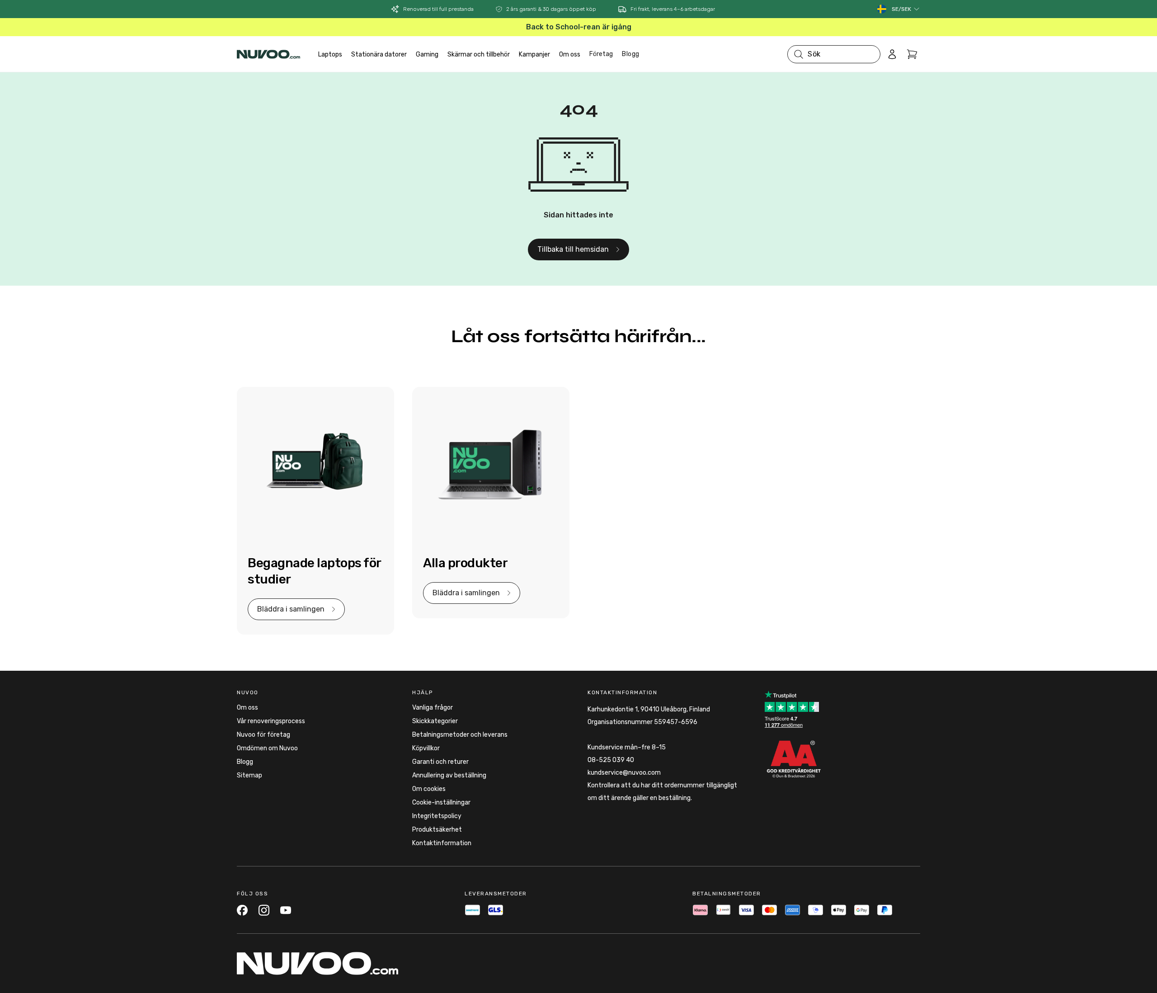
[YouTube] (285, 910)
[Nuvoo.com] (268, 54)
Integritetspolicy (436, 816)
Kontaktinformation (441, 843)
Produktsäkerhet (437, 829)
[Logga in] (892, 54)
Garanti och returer (440, 762)
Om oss (247, 707)
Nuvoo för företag (263, 735)
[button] (906, 9)
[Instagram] (264, 910)
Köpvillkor (426, 748)
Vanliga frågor (432, 707)
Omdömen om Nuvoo (267, 748)
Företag (601, 54)
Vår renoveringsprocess (271, 721)
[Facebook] (242, 910)
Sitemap (249, 775)
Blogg (631, 54)
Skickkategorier (435, 721)
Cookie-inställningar (441, 802)
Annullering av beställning (449, 775)
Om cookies (429, 789)
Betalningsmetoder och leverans (460, 735)
